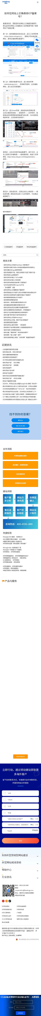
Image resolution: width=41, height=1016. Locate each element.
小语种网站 (7, 560)
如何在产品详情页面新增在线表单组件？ (16, 312)
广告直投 (18, 550)
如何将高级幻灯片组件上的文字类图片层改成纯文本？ (20, 292)
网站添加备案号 (32, 247)
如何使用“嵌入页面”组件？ (13, 335)
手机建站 (6, 568)
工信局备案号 (8, 247)
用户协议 (5, 935)
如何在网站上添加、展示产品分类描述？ (16, 320)
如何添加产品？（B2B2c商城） (12, 378)
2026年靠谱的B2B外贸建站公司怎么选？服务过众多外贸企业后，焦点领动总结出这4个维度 (20, 399)
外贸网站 (6, 552)
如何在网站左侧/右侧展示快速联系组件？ (16, 307)
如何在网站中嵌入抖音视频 (12, 280)
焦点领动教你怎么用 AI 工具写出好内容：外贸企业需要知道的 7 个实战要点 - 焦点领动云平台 (20, 386)
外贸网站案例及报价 (20, 456)
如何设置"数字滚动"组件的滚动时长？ (15, 315)
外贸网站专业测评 (20, 483)
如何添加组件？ (8, 368)
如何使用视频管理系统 (11, 300)
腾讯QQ (20, 420)
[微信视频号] (6, 901)
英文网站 (23, 558)
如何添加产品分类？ (9, 370)
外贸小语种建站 (6, 912)
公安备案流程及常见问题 (10, 349)
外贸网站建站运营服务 (23, 916)
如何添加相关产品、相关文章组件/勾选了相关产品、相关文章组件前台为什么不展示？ (20, 272)
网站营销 (17, 543)
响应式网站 (7, 570)
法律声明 (19, 935)
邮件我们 (20, 431)
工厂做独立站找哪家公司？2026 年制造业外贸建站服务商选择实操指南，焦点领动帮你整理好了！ (20, 397)
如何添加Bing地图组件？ (12, 275)
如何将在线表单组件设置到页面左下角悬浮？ (18, 295)
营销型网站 (7, 558)
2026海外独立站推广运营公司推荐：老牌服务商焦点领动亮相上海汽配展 (20, 394)
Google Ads (8, 548)
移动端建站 (14, 568)
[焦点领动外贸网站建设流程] (20, 511)
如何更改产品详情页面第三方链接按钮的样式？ (18, 327)
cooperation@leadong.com (24, 890)
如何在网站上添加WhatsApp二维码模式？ (17, 265)
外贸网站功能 (20, 909)
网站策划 (17, 562)
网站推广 (24, 543)
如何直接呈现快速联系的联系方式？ (15, 305)
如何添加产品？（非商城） (11, 365)
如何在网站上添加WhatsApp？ (13, 317)
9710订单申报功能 (7, 919)
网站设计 (15, 558)
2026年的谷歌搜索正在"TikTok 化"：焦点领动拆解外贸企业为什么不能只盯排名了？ (20, 389)
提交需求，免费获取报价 (20, 465)
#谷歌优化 (19, 541)
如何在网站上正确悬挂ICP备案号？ (14, 290)
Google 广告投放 (9, 550)
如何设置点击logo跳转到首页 (13, 270)
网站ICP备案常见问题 (9, 381)
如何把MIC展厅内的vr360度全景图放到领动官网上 (19, 267)
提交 (20, 840)
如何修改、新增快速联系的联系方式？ (15, 302)
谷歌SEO (19, 537)
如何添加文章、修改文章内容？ (12, 352)
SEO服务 (22, 539)
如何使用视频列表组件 (11, 322)
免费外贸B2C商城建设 (23, 919)
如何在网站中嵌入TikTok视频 (13, 277)
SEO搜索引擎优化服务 (11, 539)
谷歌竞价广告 (17, 548)
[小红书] (3, 901)
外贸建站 (16, 560)
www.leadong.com (11, 84)
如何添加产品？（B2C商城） (12, 363)
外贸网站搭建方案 (7, 909)
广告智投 (19, 912)
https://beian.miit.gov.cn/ (13, 36)
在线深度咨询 (20, 474)
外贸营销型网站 (9, 556)
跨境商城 (23, 570)
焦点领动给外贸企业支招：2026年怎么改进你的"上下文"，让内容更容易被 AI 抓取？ (20, 391)
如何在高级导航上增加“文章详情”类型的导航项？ (20, 337)
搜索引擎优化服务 (9, 541)
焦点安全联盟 (5, 922)
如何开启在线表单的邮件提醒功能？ (14, 376)
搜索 (37, 255)
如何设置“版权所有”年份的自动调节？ (16, 332)
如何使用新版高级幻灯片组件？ (13, 297)
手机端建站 (7, 566)
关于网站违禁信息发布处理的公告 (13, 360)
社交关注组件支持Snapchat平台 (14, 285)
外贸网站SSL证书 (6, 916)
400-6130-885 (20, 426)
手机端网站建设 (18, 566)
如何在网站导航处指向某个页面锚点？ (15, 282)
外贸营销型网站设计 (22, 556)
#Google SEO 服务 (9, 537)
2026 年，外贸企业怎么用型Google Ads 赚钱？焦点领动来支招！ (20, 384)
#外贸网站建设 (15, 552)
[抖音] (10, 901)
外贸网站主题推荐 (21, 906)
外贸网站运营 (8, 543)
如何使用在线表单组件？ (10, 357)
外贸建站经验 (8, 562)
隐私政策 (12, 935)
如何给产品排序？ (8, 373)
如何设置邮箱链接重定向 (10, 355)
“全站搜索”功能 (9, 287)
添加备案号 (19, 247)
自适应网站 (15, 570)
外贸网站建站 (5, 906)
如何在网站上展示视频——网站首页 (15, 325)
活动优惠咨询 (20, 756)
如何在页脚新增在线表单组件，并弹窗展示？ (18, 310)
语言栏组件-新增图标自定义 (12, 330)
